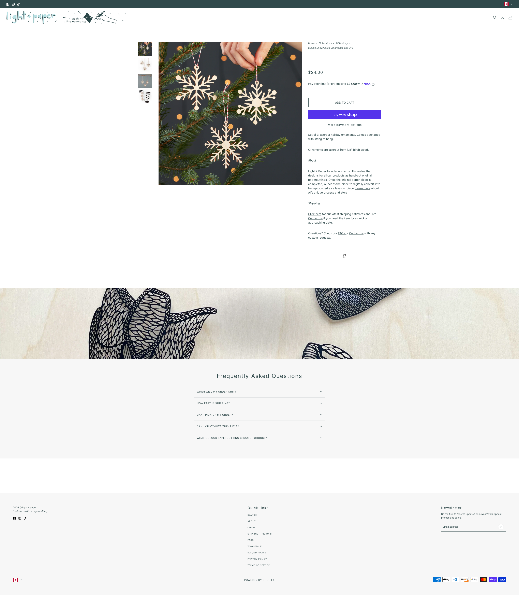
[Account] (502, 17)
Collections (325, 43)
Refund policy (257, 552)
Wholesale (255, 546)
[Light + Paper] (66, 17)
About (252, 521)
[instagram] (13, 4)
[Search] (495, 17)
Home (311, 43)
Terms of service (259, 565)
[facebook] (8, 4)
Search (252, 515)
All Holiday (342, 43)
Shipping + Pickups (260, 534)
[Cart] (510, 17)
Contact (253, 527)
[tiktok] (18, 4)
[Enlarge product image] (230, 113)
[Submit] (501, 526)
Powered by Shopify (259, 579)
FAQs (251, 540)
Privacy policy (257, 559)
